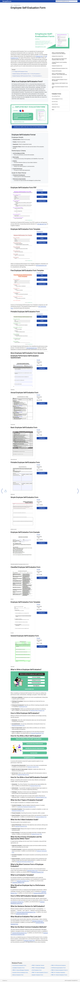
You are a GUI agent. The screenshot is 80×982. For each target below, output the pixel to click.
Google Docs (42, 201)
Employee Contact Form (29, 940)
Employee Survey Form (36, 834)
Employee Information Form (18, 725)
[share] (5, 491)
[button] (60, 109)
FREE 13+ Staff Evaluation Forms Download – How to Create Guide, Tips (59, 74)
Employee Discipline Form (22, 913)
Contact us (4, 980)
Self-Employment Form (41, 265)
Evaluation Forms (17, 5)
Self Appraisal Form (42, 224)
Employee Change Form (37, 920)
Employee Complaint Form (37, 872)
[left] (2, 491)
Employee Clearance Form (21, 826)
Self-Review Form (23, 706)
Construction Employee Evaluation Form (26, 806)
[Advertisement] (40, 20)
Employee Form (39, 56)
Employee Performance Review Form (25, 861)
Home (12, 5)
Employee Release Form (41, 797)
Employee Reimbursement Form (19, 932)
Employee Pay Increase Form (57, 56)
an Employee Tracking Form (17, 901)
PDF (42, 192)
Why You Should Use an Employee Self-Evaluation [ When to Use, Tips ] (59, 59)
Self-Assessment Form (31, 347)
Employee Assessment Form (37, 733)
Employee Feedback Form (18, 882)
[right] (78, 491)
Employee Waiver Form (35, 785)
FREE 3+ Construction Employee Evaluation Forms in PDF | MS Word (58, 53)
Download (42, 368)
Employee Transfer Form (33, 766)
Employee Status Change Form (37, 710)
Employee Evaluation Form (18, 810)
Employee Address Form (40, 816)
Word (42, 196)
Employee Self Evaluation (57, 70)
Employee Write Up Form (23, 774)
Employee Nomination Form (39, 893)
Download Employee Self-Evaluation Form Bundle (29, 127)
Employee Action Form (32, 870)
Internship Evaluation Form (57, 77)
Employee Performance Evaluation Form (59, 68)
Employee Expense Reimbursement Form (26, 912)
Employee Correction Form (23, 880)
